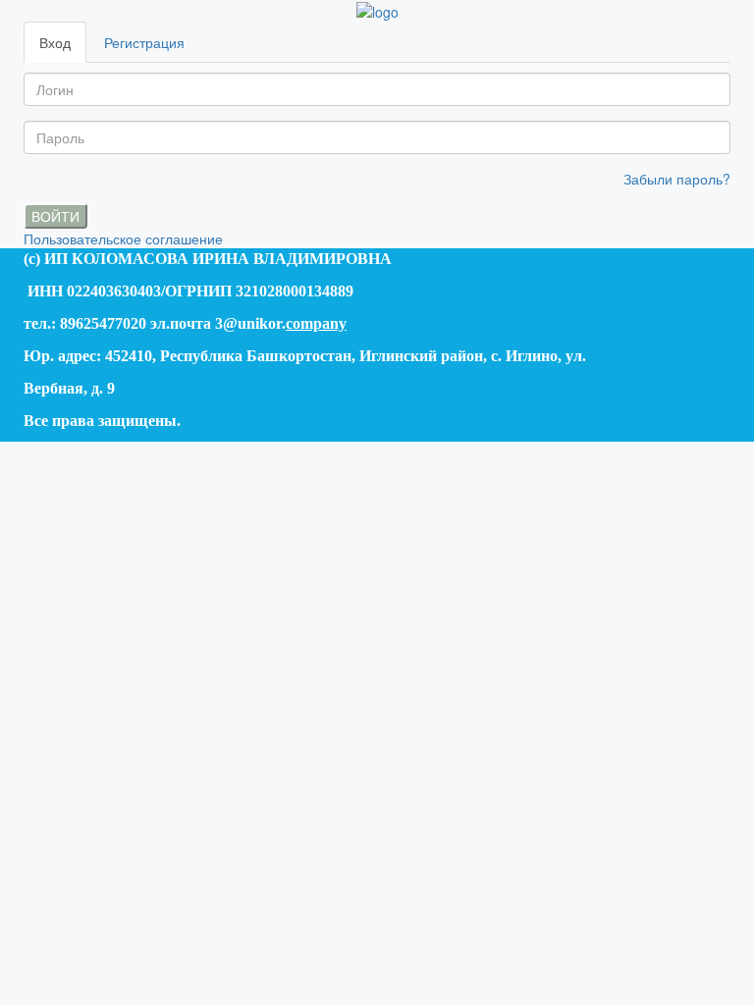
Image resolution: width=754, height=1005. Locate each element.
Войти (55, 216)
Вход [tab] (55, 42)
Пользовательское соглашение (123, 238)
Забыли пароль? (676, 178)
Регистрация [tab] (144, 42)
